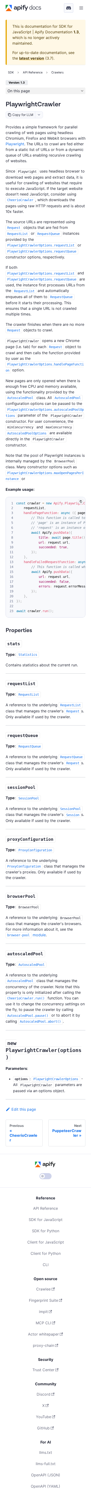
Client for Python (46, 1253)
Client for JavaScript (45, 1242)
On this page (18, 90)
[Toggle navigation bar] (81, 8)
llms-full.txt (46, 1463)
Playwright (15, 144)
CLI (46, 1264)
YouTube (43, 1416)
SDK (11, 72)
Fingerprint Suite (43, 1300)
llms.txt (45, 1452)
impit (43, 1311)
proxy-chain (43, 1345)
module (26, 935)
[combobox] (39, 114)
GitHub (43, 1428)
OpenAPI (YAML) (45, 1486)
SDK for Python (45, 1231)
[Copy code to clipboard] (80, 501)
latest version (31, 58)
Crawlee (43, 1289)
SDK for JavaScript (46, 1219)
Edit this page (23, 1109)
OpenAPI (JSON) (45, 1475)
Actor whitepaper (43, 1334)
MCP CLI (43, 1323)
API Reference (45, 1208)
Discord (43, 1394)
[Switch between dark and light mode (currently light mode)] (45, 1176)
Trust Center (43, 1369)
